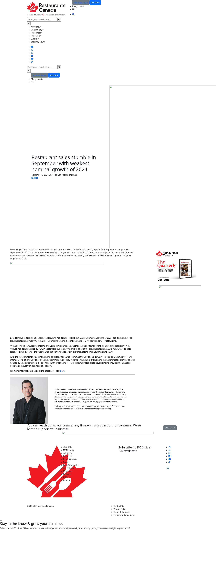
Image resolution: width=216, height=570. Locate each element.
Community (36, 29)
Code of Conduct (121, 512)
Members (67, 471)
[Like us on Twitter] (32, 49)
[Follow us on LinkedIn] (32, 55)
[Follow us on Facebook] (32, 46)
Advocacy (35, 26)
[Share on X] (33, 177)
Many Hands (78, 6)
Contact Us (119, 506)
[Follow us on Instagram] (32, 52)
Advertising (68, 468)
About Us (67, 447)
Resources (36, 32)
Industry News (38, 41)
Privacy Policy (120, 509)
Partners (67, 474)
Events (34, 38)
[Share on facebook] (35, 177)
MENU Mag (68, 450)
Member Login (81, 2)
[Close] (28, 23)
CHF (65, 477)
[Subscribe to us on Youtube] (32, 58)
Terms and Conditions (124, 515)
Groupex (67, 480)
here (62, 370)
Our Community (70, 465)
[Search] (59, 20)
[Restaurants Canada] (46, 8)
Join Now (95, 2)
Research (35, 35)
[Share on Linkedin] (37, 177)
